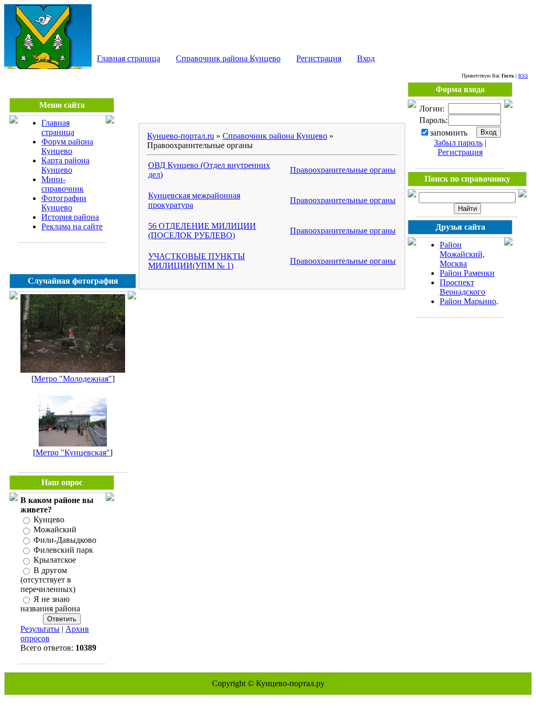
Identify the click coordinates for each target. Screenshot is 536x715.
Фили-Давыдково (65, 539)
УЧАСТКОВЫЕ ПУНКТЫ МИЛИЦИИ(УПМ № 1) (196, 261)
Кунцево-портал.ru (180, 135)
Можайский (55, 530)
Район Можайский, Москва (462, 254)
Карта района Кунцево (65, 165)
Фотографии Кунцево (63, 203)
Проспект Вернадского (462, 287)
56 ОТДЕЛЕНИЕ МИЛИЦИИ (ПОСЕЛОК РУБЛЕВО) (202, 230)
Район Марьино (468, 301)
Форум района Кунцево (67, 146)
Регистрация (318, 58)
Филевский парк (63, 549)
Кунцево (49, 519)
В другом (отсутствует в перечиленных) (47, 580)
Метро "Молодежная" (73, 378)
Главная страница (128, 58)
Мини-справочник (62, 184)
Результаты (40, 628)
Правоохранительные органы (343, 169)
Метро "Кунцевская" (73, 452)
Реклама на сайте (72, 226)
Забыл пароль (458, 142)
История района (70, 217)
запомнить (448, 132)
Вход (366, 58)
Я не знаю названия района (50, 604)
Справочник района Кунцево (228, 58)
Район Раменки (467, 273)
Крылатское (55, 560)
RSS (523, 76)
